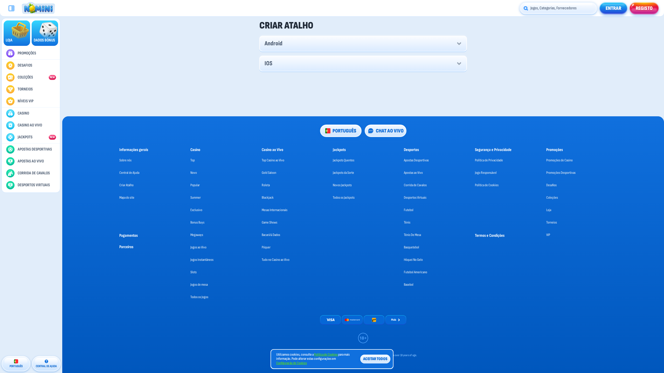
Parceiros (126, 247)
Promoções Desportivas (561, 172)
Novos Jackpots (342, 185)
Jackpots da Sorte (343, 172)
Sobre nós (125, 160)
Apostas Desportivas (416, 160)
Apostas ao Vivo (413, 172)
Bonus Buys (197, 222)
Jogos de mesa (199, 284)
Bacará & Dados (271, 235)
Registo (644, 8)
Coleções (552, 197)
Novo (193, 172)
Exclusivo (196, 210)
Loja (548, 210)
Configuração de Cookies (291, 363)
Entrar (613, 8)
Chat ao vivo (390, 131)
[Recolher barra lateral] (11, 8)
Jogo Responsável (486, 172)
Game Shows (269, 222)
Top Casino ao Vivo (273, 160)
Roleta (266, 185)
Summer (195, 197)
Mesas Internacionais (274, 210)
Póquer (266, 247)
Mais (393, 320)
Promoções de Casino (559, 160)
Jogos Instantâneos (201, 259)
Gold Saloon (269, 172)
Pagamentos (128, 235)
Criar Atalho (126, 185)
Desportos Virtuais (415, 197)
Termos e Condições (489, 235)
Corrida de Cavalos (415, 185)
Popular (195, 185)
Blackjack (268, 197)
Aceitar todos (375, 358)
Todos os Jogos (199, 297)
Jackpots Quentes (343, 160)
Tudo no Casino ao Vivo (275, 259)
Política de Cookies (487, 185)
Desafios (551, 185)
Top (192, 160)
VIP (548, 235)
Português (344, 131)
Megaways (196, 235)
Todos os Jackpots (344, 197)
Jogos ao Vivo (198, 247)
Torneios (551, 222)
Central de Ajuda (129, 172)
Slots (193, 272)
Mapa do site (126, 197)
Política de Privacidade (489, 160)
